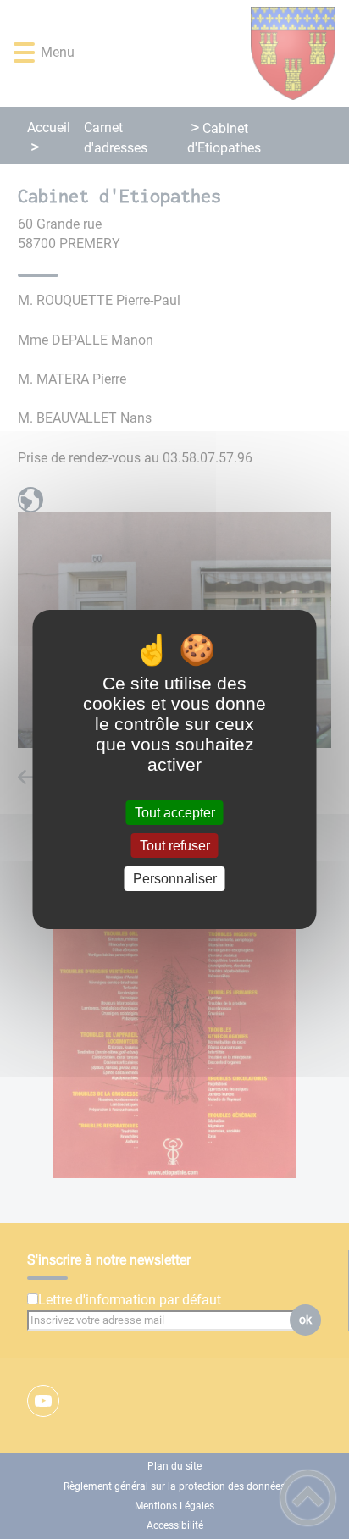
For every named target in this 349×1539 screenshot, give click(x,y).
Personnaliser (175, 879)
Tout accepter (175, 812)
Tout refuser (175, 846)
